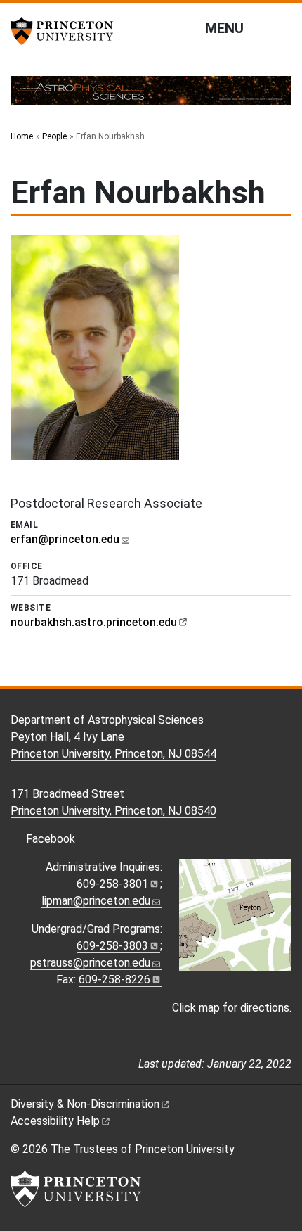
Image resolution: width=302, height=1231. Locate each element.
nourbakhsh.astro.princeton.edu (94, 622)
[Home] (151, 96)
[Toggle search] (282, 27)
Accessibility (55, 1121)
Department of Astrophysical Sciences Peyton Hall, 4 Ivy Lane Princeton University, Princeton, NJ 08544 (113, 736)
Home (22, 136)
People (54, 136)
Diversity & (85, 1104)
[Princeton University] (67, 31)
